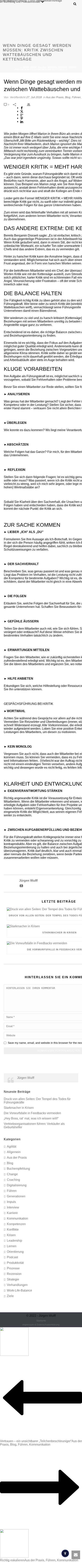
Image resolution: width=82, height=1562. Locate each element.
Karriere (12, 1213)
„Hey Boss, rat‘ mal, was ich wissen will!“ (31, 1118)
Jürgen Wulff (25, 1077)
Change (12, 1174)
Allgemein (14, 1152)
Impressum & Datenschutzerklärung (41, 1324)
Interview (13, 1207)
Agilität (11, 1146)
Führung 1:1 (24, 0)
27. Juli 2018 (34, 97)
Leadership (14, 1240)
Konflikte (13, 1229)
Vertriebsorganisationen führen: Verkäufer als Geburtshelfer (34, 1125)
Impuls (11, 1201)
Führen (76, 97)
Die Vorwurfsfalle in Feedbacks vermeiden (32, 1113)
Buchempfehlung (18, 1168)
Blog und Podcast (20, 1)
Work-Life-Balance (19, 1290)
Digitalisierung (17, 1185)
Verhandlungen (17, 1285)
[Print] (30, 104)
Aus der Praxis (55, 97)
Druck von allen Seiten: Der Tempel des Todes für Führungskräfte (37, 1100)
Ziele (10, 1296)
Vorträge (57, 0)
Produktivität (15, 1262)
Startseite (13, 67)
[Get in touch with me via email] (21, 886)
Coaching (13, 1179)
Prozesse (13, 1268)
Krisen (11, 1235)
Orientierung (15, 1251)
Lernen (11, 1246)
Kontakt (35, 1)
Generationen (16, 1196)
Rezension (14, 1273)
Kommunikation (17, 1218)
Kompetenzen (16, 1224)
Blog (67, 97)
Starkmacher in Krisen (19, 1107)
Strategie (13, 1279)
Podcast (12, 1257)
